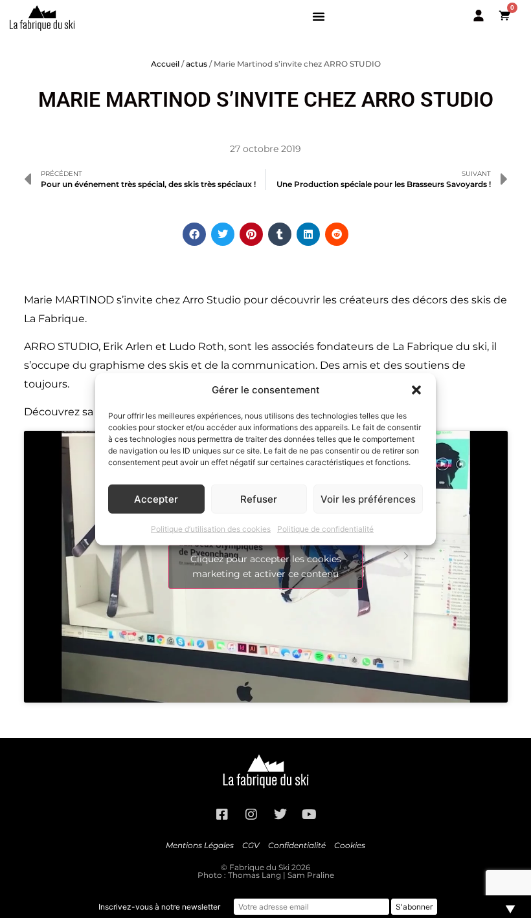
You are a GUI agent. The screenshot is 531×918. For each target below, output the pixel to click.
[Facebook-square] (222, 814)
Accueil (165, 64)
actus (196, 64)
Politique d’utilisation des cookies (211, 529)
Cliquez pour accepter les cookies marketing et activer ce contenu (265, 566)
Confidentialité (297, 845)
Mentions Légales (200, 845)
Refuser (258, 498)
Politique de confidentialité (325, 529)
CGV (250, 845)
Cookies (349, 845)
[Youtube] (309, 814)
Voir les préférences (368, 498)
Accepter (156, 498)
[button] (416, 390)
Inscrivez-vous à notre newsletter (159, 907)
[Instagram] (251, 814)
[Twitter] (280, 814)
